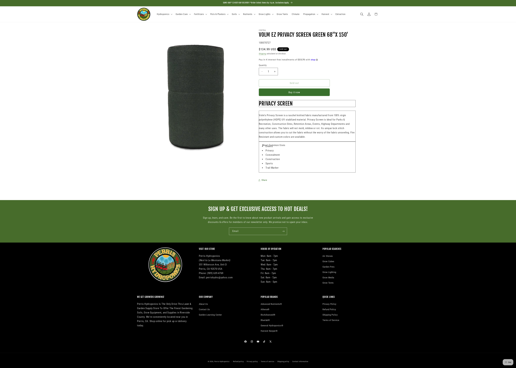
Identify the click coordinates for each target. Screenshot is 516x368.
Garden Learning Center (210, 314)
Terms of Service (330, 320)
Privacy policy (252, 361)
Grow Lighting (329, 272)
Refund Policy (329, 309)
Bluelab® (265, 320)
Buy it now (294, 92)
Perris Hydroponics (221, 361)
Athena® (265, 309)
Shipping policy (283, 361)
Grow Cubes (328, 261)
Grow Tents (328, 283)
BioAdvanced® (268, 314)
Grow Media (328, 277)
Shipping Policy (330, 314)
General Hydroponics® (272, 325)
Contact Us (204, 309)
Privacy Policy (329, 304)
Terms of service (267, 361)
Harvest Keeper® (269, 330)
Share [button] (264, 180)
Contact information (300, 361)
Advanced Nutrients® (271, 304)
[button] (164, 14)
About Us (203, 304)
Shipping (262, 54)
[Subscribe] (283, 231)
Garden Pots (328, 266)
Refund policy (238, 361)
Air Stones (327, 256)
